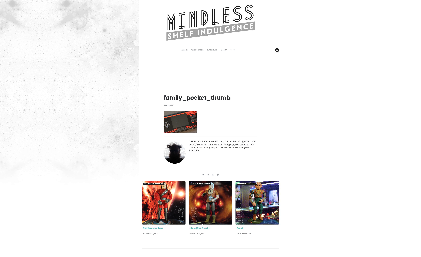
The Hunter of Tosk (153, 228)
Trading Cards (197, 50)
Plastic (184, 50)
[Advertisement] (210, 72)
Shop (232, 50)
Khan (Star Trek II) (200, 228)
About (224, 50)
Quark (240, 228)
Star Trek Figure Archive (153, 184)
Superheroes (212, 50)
